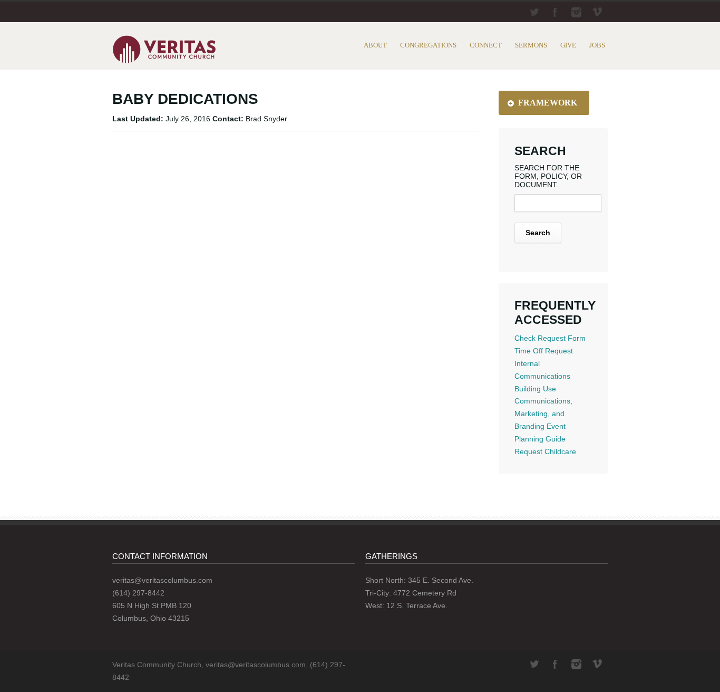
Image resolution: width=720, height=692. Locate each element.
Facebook (555, 12)
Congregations (428, 45)
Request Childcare (545, 451)
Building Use (535, 389)
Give (568, 45)
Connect (486, 45)
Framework (547, 102)
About (375, 45)
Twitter (533, 12)
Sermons (531, 45)
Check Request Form (550, 338)
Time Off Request (543, 351)
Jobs (597, 45)
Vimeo (597, 12)
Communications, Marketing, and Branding (543, 413)
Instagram (576, 12)
